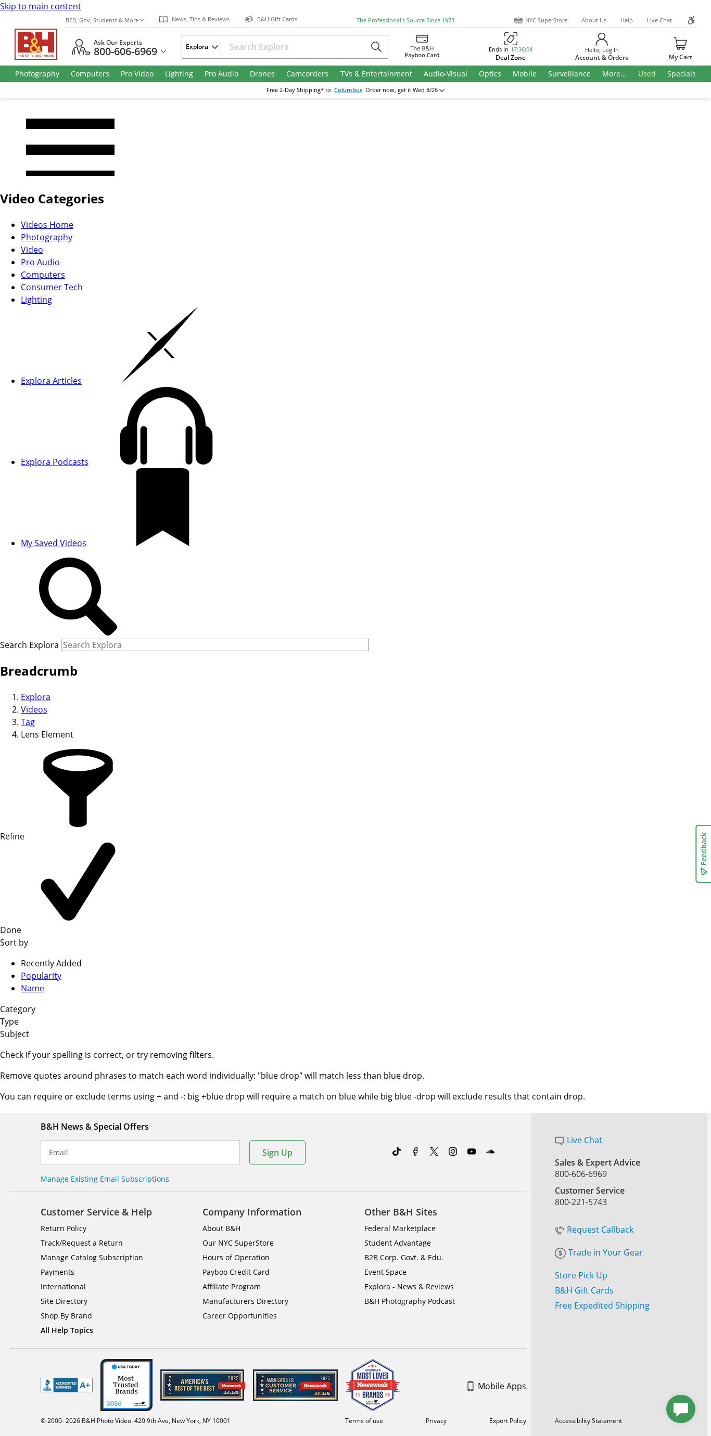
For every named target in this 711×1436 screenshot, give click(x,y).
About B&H (221, 1228)
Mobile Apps (502, 1386)
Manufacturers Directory (245, 1301)
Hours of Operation (236, 1257)
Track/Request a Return (82, 1243)
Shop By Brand (66, 1316)
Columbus (348, 90)
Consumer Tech (52, 287)
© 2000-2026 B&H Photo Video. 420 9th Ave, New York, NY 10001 (136, 1420)
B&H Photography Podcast (409, 1301)
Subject (14, 1034)
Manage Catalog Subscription (92, 1257)
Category (17, 1009)
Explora (35, 697)
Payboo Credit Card (236, 1272)
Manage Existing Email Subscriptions (105, 1178)
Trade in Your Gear (605, 1252)
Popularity (41, 975)
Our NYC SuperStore (238, 1243)
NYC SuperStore (546, 20)
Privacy (436, 1420)
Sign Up (277, 1152)
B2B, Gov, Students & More (102, 20)
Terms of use (364, 1420)
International (63, 1286)
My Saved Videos (53, 543)
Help (626, 20)
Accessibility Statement (588, 1420)
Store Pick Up (581, 1275)
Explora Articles (51, 380)
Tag (28, 722)
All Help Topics (67, 1330)
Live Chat (659, 20)
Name (32, 988)
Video (32, 249)
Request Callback (600, 1229)
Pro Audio (40, 262)
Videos (34, 709)
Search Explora (29, 645)
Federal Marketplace (400, 1228)
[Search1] (78, 597)
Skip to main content (40, 6)
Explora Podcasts (54, 462)
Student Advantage (397, 1243)
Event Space (385, 1272)
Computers (43, 274)
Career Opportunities (239, 1316)
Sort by (14, 942)
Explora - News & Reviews (409, 1286)
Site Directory (64, 1301)
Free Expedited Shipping (602, 1305)
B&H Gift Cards (584, 1290)
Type (9, 1021)
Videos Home (47, 224)
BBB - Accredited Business (67, 1385)
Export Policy (507, 1420)
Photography (46, 237)
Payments (57, 1272)
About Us (593, 20)
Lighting (36, 299)
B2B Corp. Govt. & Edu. (403, 1257)
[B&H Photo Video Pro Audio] (40, 44)
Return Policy (63, 1228)
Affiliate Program (231, 1286)
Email (58, 1152)
